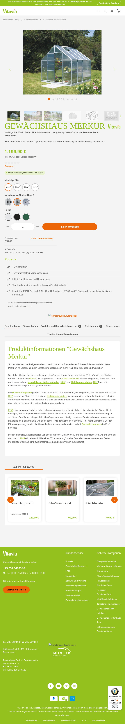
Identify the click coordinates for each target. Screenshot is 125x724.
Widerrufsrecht (68, 720)
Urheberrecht (98, 720)
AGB (84, 720)
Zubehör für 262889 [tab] (23, 466)
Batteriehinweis (73, 595)
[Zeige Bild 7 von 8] (72, 99)
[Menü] (98, 11)
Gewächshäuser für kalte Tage (109, 620)
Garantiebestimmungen (77, 600)
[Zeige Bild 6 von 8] (68, 99)
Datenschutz (49, 720)
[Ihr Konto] (112, 11)
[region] (62, 75)
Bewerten (9, 166)
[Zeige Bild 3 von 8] (57, 99)
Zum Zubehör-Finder (42, 238)
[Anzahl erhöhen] (38, 226)
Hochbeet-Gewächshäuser (104, 592)
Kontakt (69, 561)
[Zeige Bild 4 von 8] (60, 99)
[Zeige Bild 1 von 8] (49, 99)
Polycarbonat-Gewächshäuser (104, 583)
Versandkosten (69, 708)
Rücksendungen (73, 590)
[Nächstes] (114, 69)
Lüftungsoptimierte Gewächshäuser (106, 629)
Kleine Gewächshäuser (108, 576)
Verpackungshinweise (76, 585)
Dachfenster (95, 503)
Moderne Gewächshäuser (109, 566)
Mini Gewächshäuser (107, 599)
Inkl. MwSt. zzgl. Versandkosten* (20, 157)
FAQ (68, 571)
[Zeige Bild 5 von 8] (64, 99)
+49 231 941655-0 (14, 568)
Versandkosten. (62, 715)
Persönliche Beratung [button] (109, 3)
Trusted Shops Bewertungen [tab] (62, 334)
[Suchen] (105, 11)
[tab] (12, 326)
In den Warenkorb (70, 226)
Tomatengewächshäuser (108, 604)
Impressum (31, 720)
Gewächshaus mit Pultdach (105, 610)
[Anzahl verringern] (8, 226)
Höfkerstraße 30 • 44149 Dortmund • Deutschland (20, 650)
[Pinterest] (66, 686)
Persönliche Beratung (76, 566)
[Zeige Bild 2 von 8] (53, 99)
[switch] (115, 706)
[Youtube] (58, 686)
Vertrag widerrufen (16, 589)
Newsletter (71, 576)
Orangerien (102, 571)
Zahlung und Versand (76, 581)
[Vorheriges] (10, 69)
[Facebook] (51, 686)
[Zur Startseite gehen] (10, 11)
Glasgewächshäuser (106, 561)
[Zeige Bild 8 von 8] (76, 99)
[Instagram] (74, 686)
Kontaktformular (27, 581)
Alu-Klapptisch (22, 503)
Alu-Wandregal (59, 503)
